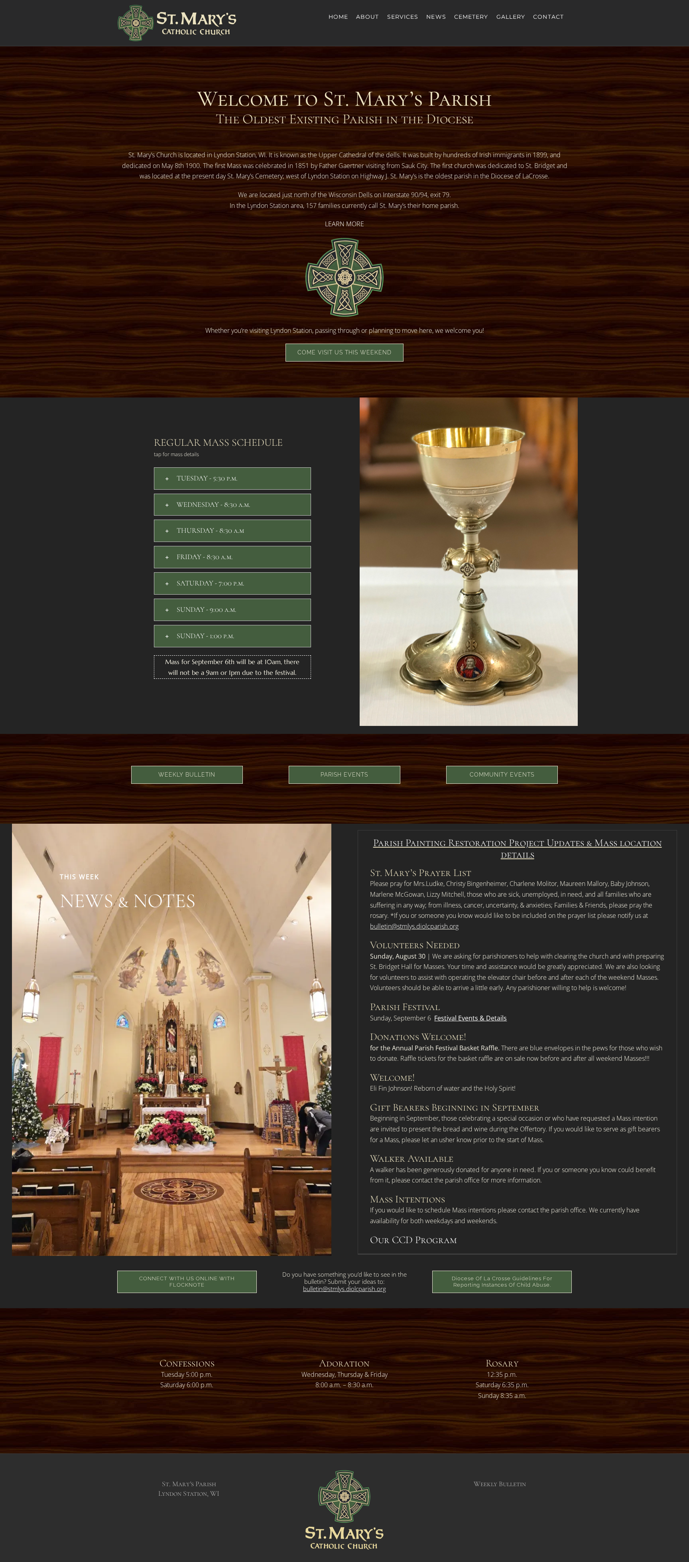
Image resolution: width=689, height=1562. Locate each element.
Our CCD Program (413, 1240)
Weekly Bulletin (500, 1483)
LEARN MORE (344, 223)
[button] (232, 478)
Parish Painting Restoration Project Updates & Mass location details (517, 848)
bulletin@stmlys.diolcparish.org (414, 926)
